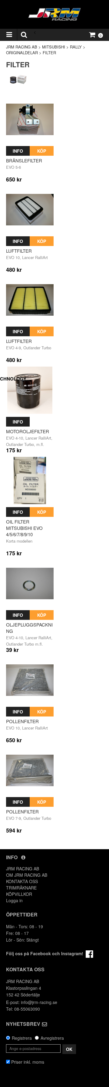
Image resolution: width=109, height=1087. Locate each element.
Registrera (22, 1038)
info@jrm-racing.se (39, 1002)
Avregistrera (52, 1038)
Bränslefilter (24, 160)
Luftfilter (19, 251)
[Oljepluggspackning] (30, 583)
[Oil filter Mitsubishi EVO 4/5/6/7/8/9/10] (30, 480)
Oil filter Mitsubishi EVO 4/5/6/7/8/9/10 (24, 527)
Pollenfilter (22, 721)
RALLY (76, 47)
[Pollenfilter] (30, 680)
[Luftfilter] (30, 210)
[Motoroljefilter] (30, 390)
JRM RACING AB (21, 47)
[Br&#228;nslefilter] (30, 119)
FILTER (49, 52)
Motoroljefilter (27, 431)
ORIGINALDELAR (22, 52)
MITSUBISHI (53, 47)
